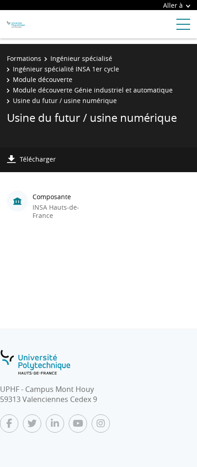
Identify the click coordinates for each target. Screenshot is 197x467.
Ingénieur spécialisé (81, 58)
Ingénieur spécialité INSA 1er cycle (66, 69)
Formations (24, 58)
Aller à (173, 5)
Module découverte (42, 79)
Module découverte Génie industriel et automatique (93, 90)
